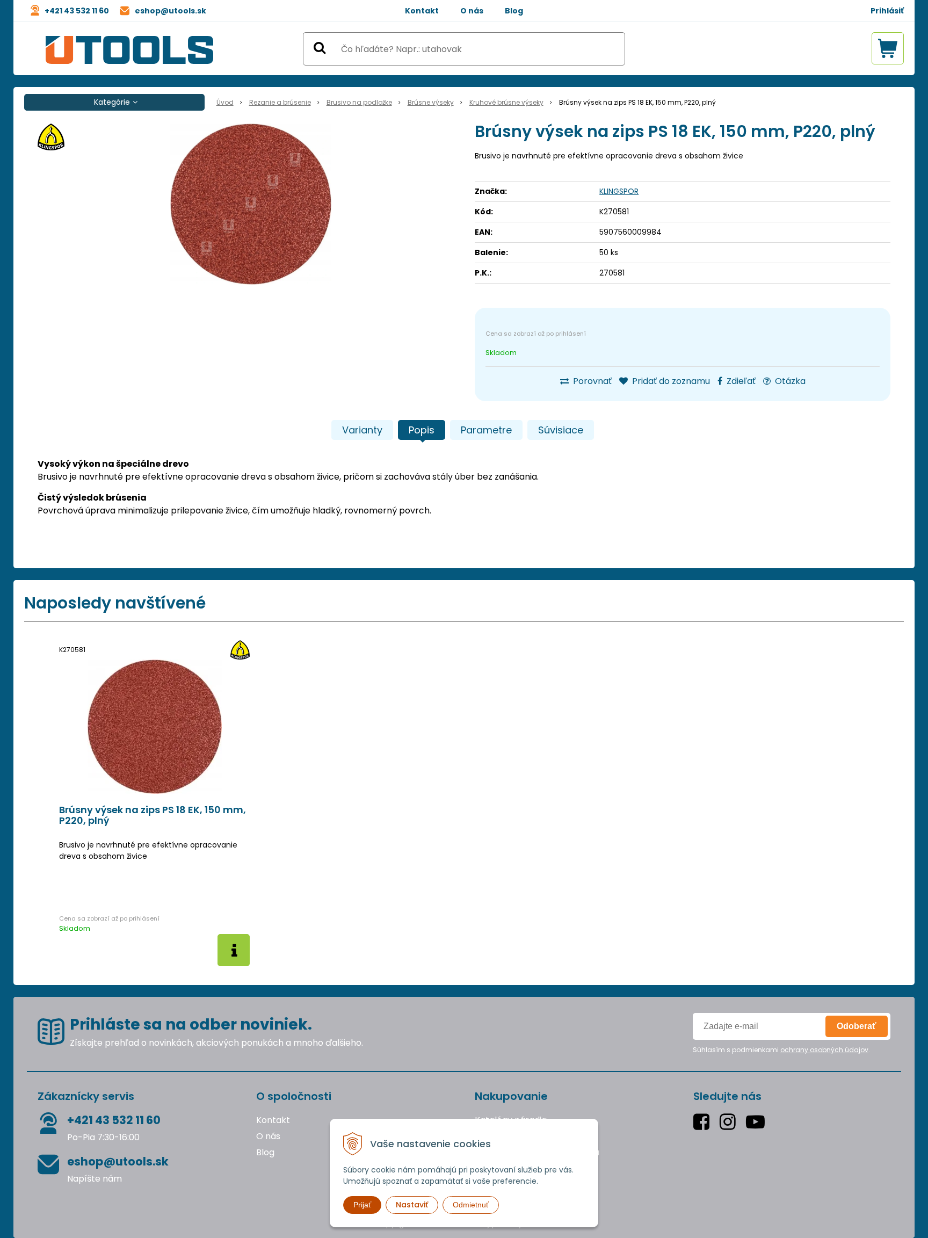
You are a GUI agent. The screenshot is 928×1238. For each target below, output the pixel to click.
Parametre (486, 430)
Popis (421, 430)
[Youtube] (758, 1122)
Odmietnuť (471, 1204)
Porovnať (591, 381)
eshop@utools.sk (170, 10)
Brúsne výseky (431, 102)
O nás (471, 10)
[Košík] (888, 48)
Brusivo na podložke (359, 102)
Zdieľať (740, 381)
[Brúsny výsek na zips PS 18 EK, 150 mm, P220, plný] (251, 204)
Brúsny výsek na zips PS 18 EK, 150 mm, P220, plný (152, 815)
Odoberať (856, 1026)
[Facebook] (703, 1122)
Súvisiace (560, 430)
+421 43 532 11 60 (77, 10)
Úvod (225, 102)
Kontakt (422, 10)
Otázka (789, 381)
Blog (514, 10)
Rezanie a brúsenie (280, 102)
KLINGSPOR (619, 191)
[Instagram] (730, 1122)
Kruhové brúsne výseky (506, 102)
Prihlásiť (887, 10)
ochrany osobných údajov (824, 1049)
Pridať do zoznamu (670, 381)
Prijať (362, 1204)
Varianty (362, 430)
